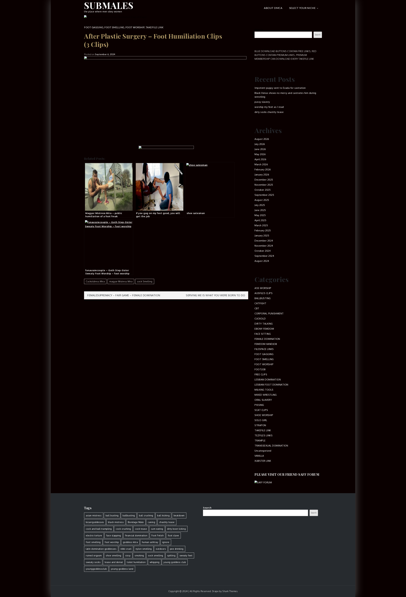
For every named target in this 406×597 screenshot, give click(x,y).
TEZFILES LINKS (263, 435)
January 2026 (262, 174)
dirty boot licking (176, 528)
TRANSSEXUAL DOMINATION (271, 445)
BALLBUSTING (263, 298)
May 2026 (260, 154)
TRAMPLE (260, 440)
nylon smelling (144, 548)
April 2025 (260, 220)
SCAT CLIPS (261, 410)
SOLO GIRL (261, 420)
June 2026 (260, 149)
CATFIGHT (260, 303)
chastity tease (167, 522)
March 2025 (261, 225)
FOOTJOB (260, 369)
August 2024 (262, 260)
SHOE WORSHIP (264, 415)
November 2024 (264, 245)
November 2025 (264, 184)
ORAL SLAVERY (263, 399)
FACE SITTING (263, 333)
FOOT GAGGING (93, 27)
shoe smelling (113, 555)
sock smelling (144, 281)
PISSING (259, 404)
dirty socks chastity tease (269, 112)
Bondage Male (136, 522)
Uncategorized (263, 450)
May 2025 (260, 215)
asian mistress (94, 515)
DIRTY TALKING (264, 323)
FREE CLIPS (261, 374)
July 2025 (260, 205)
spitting (171, 555)
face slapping (113, 535)
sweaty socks (93, 562)
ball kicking (163, 515)
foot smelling (93, 542)
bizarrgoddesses (95, 522)
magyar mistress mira (120, 281)
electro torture (94, 535)
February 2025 (263, 230)
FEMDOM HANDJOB (266, 343)
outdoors (161, 548)
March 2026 (261, 164)
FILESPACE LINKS (264, 349)
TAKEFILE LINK (155, 27)
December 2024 (264, 240)
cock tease (141, 528)
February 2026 (263, 169)
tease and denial (114, 562)
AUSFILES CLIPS (263, 293)
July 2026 (260, 144)
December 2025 (264, 179)
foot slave (173, 535)
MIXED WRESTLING (266, 394)
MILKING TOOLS (264, 389)
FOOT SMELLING (114, 27)
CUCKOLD (260, 318)
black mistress (116, 522)
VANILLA (259, 455)
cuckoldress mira (95, 281)
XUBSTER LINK (263, 460)
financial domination (136, 535)
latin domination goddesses (101, 548)
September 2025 (264, 194)
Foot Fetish (157, 535)
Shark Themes (230, 591)
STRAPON (260, 425)
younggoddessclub (96, 568)
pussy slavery (262, 101)
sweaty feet (186, 555)
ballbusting (129, 515)
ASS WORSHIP (263, 288)
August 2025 (262, 199)
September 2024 (264, 255)
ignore (165, 542)
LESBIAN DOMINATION (268, 379)
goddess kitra (130, 542)
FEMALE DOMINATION (267, 338)
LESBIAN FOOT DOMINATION (271, 384)
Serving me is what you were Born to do (215, 295)
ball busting (112, 515)
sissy (128, 555)
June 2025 (260, 210)
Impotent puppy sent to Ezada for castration (280, 87)
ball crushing (146, 515)
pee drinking (176, 548)
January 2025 (262, 235)
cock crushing (123, 528)
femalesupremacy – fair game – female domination (123, 295)
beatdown (179, 515)
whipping (155, 562)
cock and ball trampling (99, 528)
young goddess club (175, 562)
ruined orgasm (94, 555)
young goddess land (122, 568)
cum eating (157, 528)
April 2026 (260, 159)
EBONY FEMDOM (264, 328)
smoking (139, 555)
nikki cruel (126, 548)
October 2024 (263, 250)
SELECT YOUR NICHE (302, 7)
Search (259, 29)
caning (151, 522)
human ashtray (150, 542)
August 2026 (262, 139)
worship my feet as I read (269, 106)
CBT (257, 308)
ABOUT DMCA (273, 7)
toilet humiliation (136, 562)
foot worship (112, 542)
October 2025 (263, 189)
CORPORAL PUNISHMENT (269, 313)
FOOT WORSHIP (134, 27)
